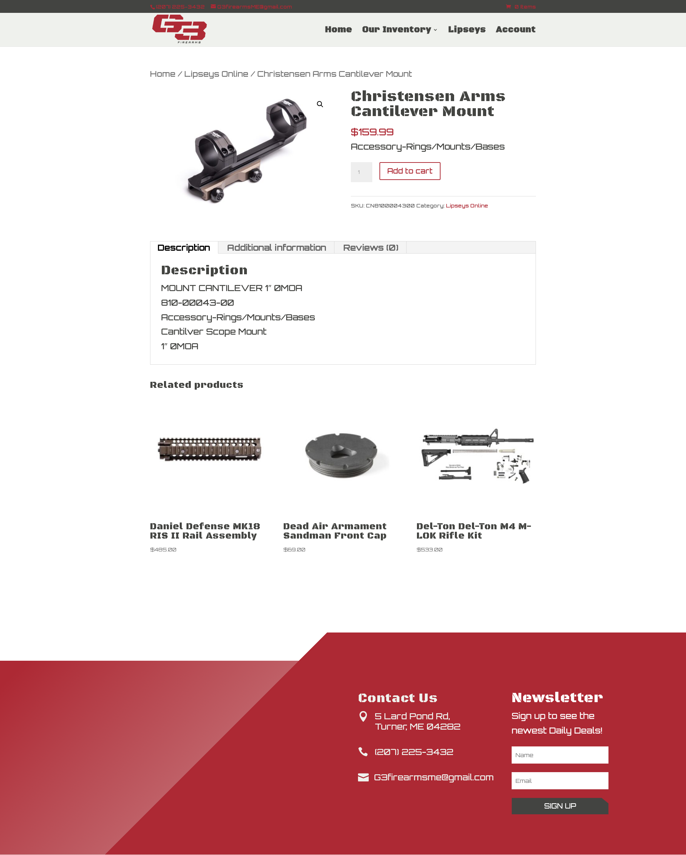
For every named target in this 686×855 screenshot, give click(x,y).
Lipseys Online (216, 74)
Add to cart (410, 170)
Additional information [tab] (276, 247)
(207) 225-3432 (414, 751)
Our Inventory (396, 31)
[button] (320, 104)
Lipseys (467, 31)
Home (338, 31)
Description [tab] (184, 247)
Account (516, 31)
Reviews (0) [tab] (370, 247)
